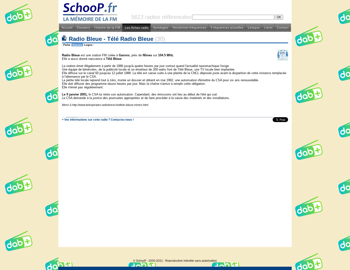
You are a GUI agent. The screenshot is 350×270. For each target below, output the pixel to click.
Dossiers (83, 27)
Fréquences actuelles (227, 27)
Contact (283, 27)
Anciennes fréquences (189, 27)
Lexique (254, 27)
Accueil (67, 27)
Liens (268, 27)
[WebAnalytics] (282, 253)
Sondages (160, 27)
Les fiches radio (137, 27)
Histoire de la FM (107, 27)
